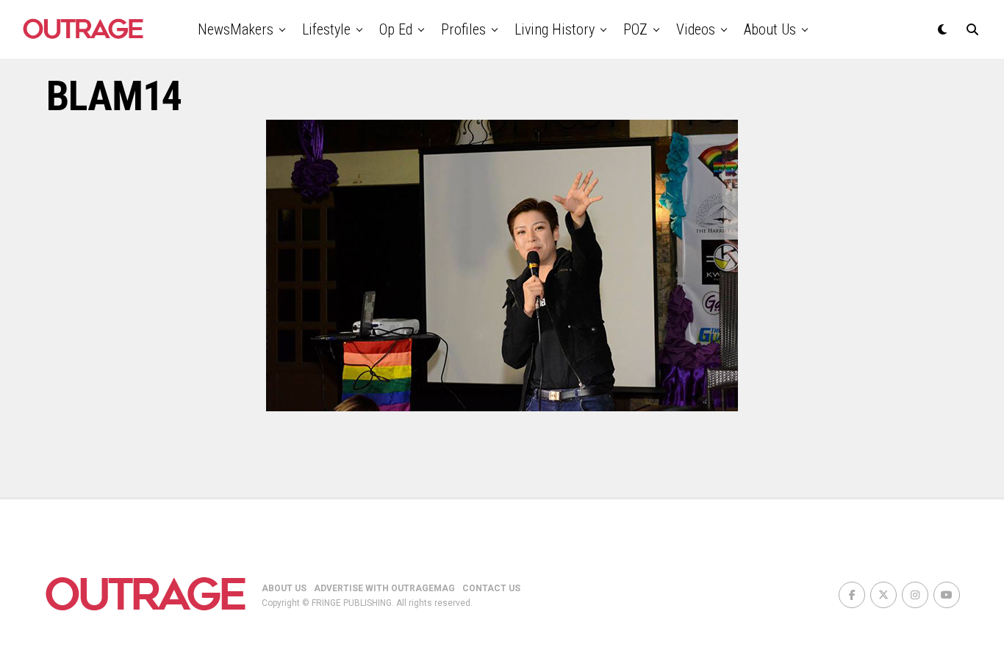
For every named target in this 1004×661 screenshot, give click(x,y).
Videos (695, 29)
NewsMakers (235, 29)
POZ (635, 29)
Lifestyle (326, 29)
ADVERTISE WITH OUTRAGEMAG (384, 588)
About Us (770, 29)
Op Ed (395, 29)
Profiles (463, 29)
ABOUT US (284, 588)
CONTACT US (491, 588)
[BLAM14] (502, 407)
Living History (554, 29)
